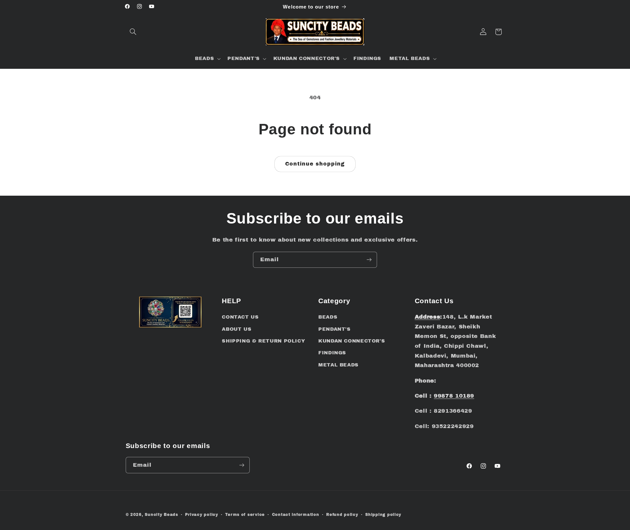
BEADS (327, 317)
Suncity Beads (161, 515)
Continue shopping (315, 164)
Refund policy (342, 515)
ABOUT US (236, 329)
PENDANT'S (334, 329)
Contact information (295, 515)
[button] (133, 31)
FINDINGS (332, 352)
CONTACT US (240, 317)
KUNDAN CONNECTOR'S (351, 341)
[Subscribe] (369, 260)
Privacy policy (201, 515)
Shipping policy (383, 515)
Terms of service (245, 515)
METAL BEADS (338, 364)
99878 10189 (454, 396)
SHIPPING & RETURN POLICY (263, 341)
